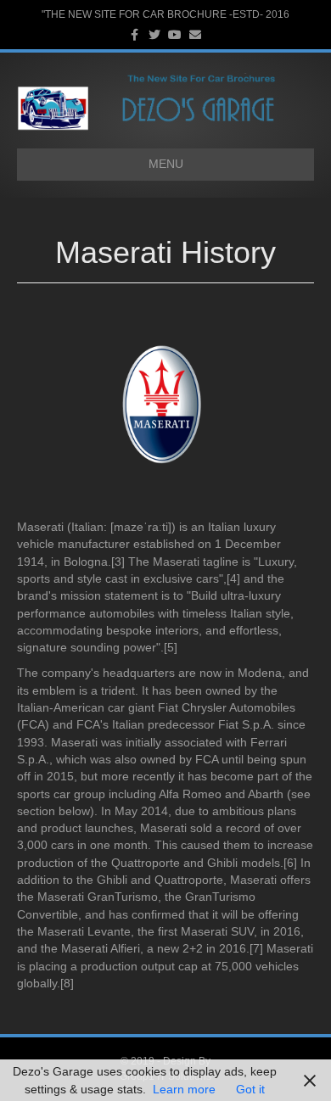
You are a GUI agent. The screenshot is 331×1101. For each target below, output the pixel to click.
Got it (250, 1089)
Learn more (184, 1089)
